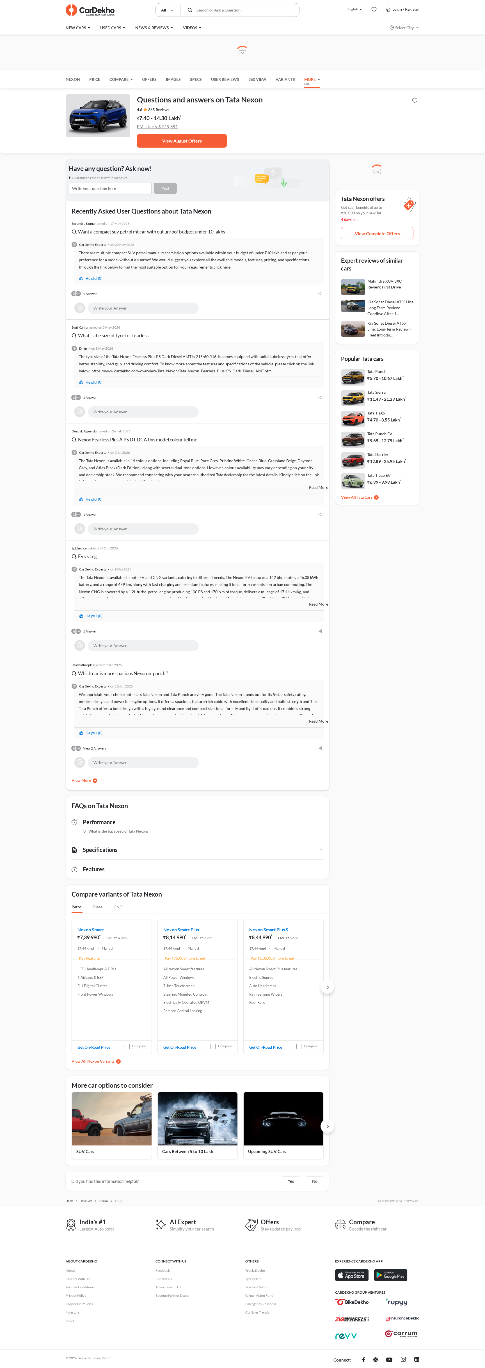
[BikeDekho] (352, 1302)
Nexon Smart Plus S (268, 929)
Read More (318, 487)
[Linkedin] (416, 1360)
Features (94, 869)
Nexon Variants (101, 1061)
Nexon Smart (90, 929)
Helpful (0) (94, 278)
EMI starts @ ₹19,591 (157, 126)
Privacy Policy (76, 1295)
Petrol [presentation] (77, 906)
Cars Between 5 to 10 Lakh (187, 1151)
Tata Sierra (376, 392)
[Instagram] (403, 1360)
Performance (99, 822)
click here (222, 267)
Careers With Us (78, 1279)
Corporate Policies (79, 1304)
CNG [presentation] (118, 906)
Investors (72, 1312)
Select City (404, 27)
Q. (148, 228)
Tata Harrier (377, 454)
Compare (139, 1046)
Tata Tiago (376, 413)
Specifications (100, 849)
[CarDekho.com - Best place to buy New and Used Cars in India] (90, 10)
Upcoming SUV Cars (267, 1151)
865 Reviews (158, 109)
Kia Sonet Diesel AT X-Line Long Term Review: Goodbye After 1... (390, 307)
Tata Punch (376, 371)
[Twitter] (375, 1360)
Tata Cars (364, 497)
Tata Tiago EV (379, 475)
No (314, 1181)
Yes (291, 1181)
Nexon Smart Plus (181, 929)
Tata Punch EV (379, 433)
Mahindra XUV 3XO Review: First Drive (384, 284)
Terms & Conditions (80, 1287)
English (352, 9)
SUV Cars (85, 1151)
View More (81, 780)
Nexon (73, 79)
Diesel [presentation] (98, 906)
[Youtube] (389, 1360)
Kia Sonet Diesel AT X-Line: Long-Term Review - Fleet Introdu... (389, 329)
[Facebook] (363, 1360)
